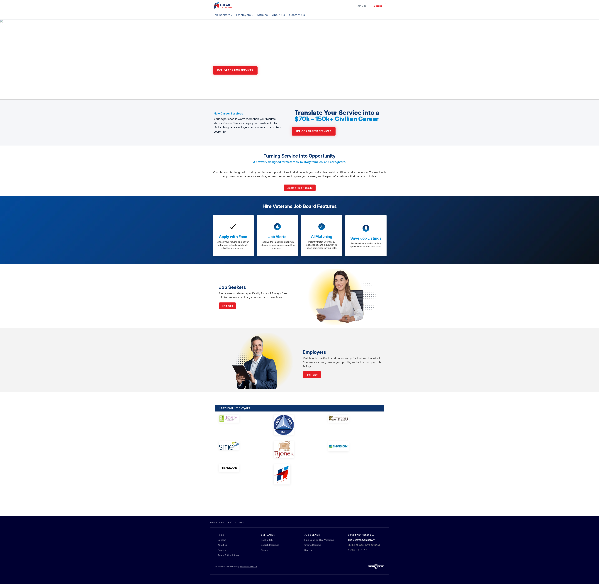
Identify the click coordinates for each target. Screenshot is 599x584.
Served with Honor (248, 566)
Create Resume (312, 545)
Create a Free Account (299, 187)
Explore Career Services (235, 70)
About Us (222, 545)
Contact (222, 540)
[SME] (242, 445)
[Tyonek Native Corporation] (297, 449)
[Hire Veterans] (297, 474)
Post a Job (267, 540)
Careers (222, 550)
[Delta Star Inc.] (297, 425)
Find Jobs (227, 305)
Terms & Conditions (228, 555)
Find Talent (312, 374)
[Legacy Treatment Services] (242, 419)
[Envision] (351, 446)
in (228, 522)
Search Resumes (270, 545)
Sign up (377, 6)
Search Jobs (272, 70)
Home (221, 534)
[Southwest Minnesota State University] (351, 419)
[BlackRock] (242, 468)
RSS (241, 522)
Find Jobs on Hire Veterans (319, 540)
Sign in (362, 6)
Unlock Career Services (313, 131)
